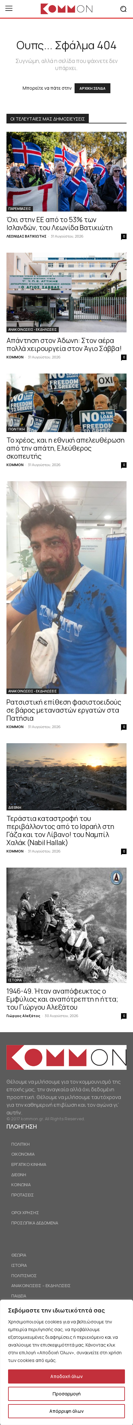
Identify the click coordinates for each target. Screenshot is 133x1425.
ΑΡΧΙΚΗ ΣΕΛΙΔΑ (92, 88)
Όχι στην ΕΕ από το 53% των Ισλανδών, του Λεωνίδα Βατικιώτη (59, 223)
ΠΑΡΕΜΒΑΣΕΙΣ (19, 208)
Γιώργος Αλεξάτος (23, 1015)
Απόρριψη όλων (66, 1411)
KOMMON (15, 357)
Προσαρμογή (67, 1394)
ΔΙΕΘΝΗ (14, 807)
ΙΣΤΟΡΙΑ (15, 980)
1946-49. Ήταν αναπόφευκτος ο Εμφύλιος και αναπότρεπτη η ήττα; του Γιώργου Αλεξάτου (62, 999)
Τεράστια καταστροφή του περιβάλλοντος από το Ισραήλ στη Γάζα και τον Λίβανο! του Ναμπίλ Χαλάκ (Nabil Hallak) (60, 830)
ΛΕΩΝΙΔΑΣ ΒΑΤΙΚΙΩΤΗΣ (26, 236)
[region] (66, 1362)
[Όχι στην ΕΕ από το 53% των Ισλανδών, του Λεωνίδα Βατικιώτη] (66, 172)
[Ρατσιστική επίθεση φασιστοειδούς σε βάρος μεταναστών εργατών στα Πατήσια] (66, 587)
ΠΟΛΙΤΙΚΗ (16, 429)
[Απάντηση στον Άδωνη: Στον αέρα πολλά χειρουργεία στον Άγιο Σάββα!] (66, 292)
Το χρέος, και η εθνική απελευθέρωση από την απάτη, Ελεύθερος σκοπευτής (65, 448)
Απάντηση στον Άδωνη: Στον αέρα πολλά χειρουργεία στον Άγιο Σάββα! (64, 344)
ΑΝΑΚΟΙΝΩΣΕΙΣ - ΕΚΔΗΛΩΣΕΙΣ (32, 329)
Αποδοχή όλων (66, 1376)
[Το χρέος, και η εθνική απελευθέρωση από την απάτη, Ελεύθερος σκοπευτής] (66, 403)
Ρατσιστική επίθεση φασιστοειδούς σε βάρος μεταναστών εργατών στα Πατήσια (63, 710)
